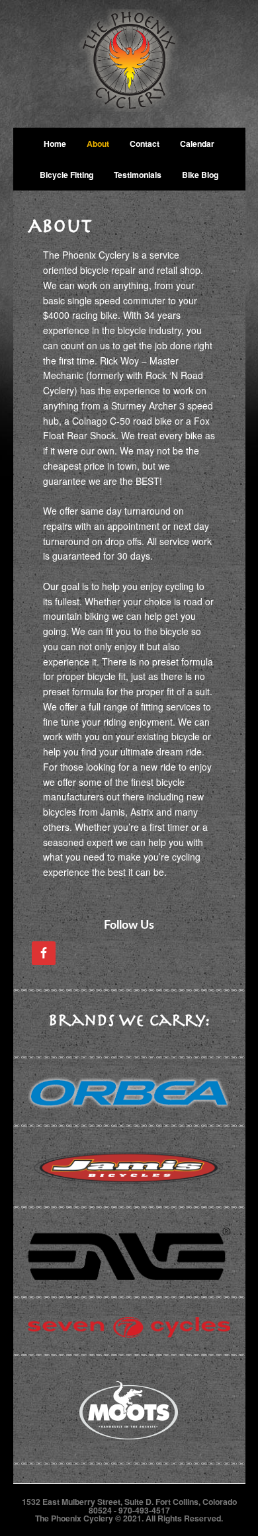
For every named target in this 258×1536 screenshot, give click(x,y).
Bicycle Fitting (66, 175)
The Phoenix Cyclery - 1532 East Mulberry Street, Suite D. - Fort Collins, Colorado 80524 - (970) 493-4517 (129, 63)
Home (55, 143)
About (98, 143)
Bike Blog (200, 175)
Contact (144, 143)
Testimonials (137, 175)
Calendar (197, 143)
